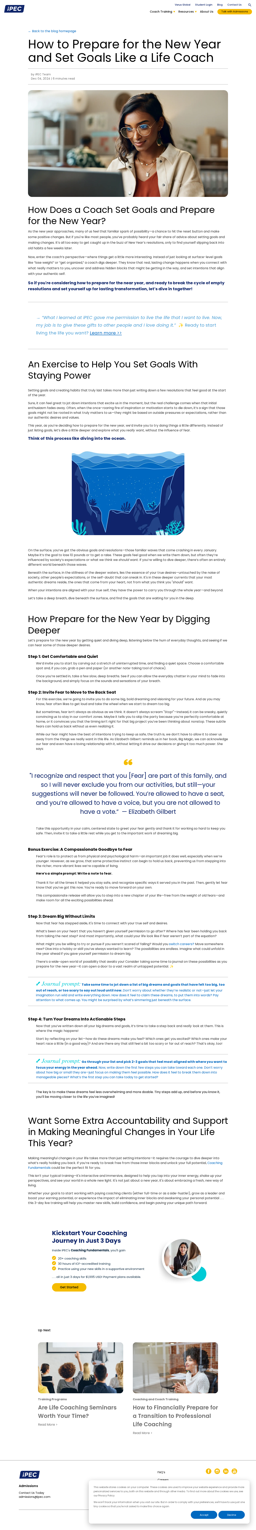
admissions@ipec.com (34, 1497)
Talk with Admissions (234, 11)
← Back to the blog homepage (52, 31)
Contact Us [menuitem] (234, 4)
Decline (231, 1515)
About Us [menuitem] (206, 12)
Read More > (48, 1424)
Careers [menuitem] (163, 1480)
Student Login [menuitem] (203, 4)
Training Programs (52, 1399)
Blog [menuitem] (220, 4)
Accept (204, 1515)
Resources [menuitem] (186, 12)
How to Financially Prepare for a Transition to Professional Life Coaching (175, 1416)
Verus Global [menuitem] (182, 4)
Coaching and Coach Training (155, 1399)
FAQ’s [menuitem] (161, 1472)
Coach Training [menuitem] (161, 12)
